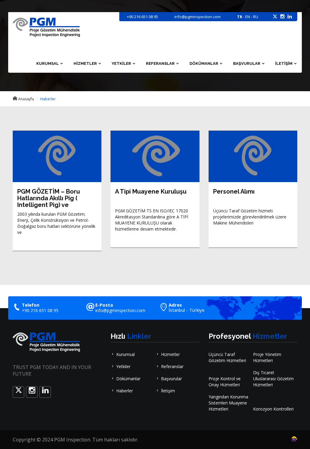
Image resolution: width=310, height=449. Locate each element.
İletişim (168, 391)
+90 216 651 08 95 (142, 16)
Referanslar (172, 366)
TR (239, 16)
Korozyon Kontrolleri (273, 409)
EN (247, 16)
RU (255, 16)
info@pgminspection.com (120, 310)
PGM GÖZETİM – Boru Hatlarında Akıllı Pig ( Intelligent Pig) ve (48, 198)
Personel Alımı (234, 191)
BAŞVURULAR (246, 63)
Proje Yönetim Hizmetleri (267, 357)
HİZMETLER (85, 63)
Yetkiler (123, 366)
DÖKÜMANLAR (204, 63)
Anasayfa (26, 98)
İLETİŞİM (283, 63)
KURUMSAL (47, 63)
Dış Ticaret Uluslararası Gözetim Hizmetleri (273, 378)
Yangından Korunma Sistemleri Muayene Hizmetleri (228, 403)
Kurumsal (125, 354)
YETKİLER (121, 63)
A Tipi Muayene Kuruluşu (150, 191)
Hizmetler (170, 354)
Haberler (124, 391)
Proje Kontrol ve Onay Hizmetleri (225, 381)
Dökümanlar (128, 378)
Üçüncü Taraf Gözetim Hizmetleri (227, 357)
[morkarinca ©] (285, 439)
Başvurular (171, 378)
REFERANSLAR (160, 63)
